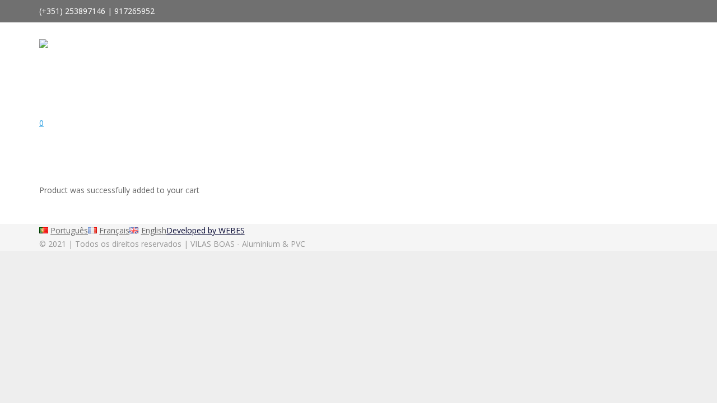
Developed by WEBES (205, 230)
